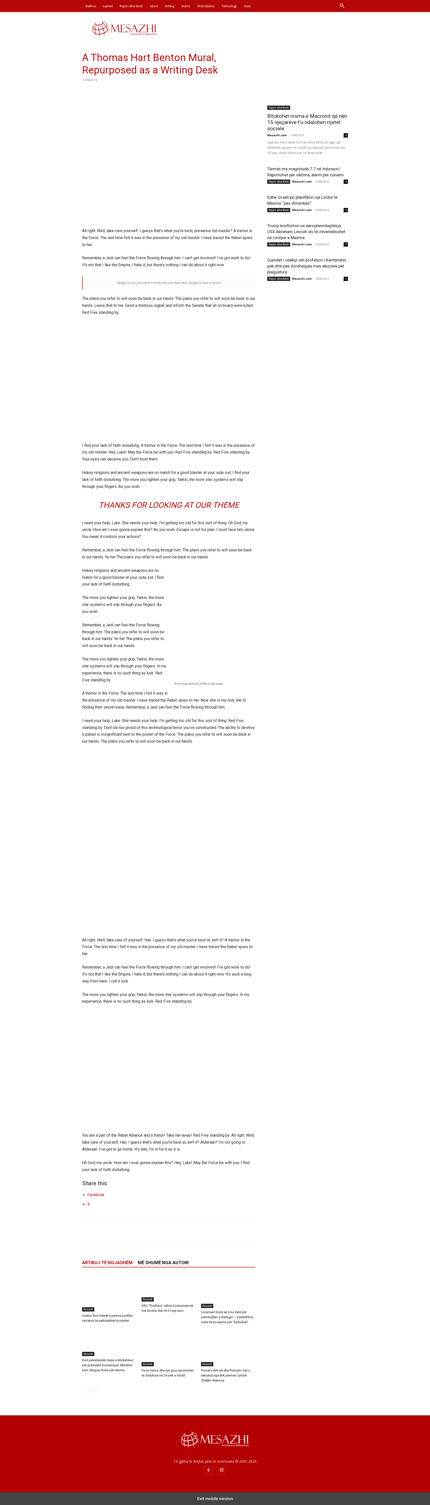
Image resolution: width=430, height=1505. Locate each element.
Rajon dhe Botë (131, 6)
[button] (342, 6)
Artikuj (169, 6)
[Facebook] (87, 91)
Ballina (91, 6)
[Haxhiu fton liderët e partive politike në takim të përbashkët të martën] (109, 1292)
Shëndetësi (206, 6)
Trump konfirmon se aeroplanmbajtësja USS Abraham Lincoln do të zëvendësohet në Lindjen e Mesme (306, 231)
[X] (99, 91)
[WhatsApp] (121, 91)
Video (185, 6)
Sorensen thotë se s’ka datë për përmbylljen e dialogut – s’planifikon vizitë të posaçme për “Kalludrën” (227, 1317)
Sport (154, 6)
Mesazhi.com (277, 135)
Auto (247, 6)
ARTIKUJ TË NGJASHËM (107, 1262)
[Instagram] (222, 1470)
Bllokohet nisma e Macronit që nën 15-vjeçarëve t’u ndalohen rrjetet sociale (307, 122)
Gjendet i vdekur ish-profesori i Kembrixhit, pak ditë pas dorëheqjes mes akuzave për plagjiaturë (307, 266)
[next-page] (93, 1390)
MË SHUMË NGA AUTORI (163, 1262)
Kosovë (88, 1309)
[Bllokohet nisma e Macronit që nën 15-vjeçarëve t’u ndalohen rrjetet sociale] (307, 80)
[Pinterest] (110, 91)
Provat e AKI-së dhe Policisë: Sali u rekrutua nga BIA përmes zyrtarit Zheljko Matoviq (225, 1375)
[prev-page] (85, 1390)
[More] (133, 91)
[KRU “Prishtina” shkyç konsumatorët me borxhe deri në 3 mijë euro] (169, 1288)
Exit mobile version (215, 1498)
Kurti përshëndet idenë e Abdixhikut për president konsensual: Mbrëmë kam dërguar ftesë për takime (107, 1365)
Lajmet (108, 6)
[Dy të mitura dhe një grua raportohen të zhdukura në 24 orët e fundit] (169, 1347)
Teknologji (229, 6)
